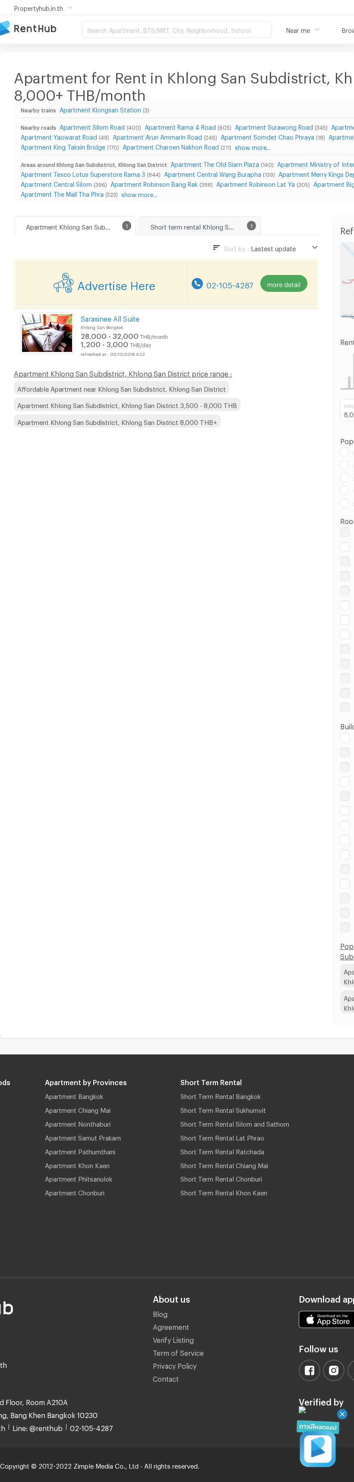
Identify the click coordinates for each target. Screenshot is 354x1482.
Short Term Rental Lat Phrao (222, 1136)
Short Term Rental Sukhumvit (223, 1109)
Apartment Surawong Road (274, 126)
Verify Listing (173, 1338)
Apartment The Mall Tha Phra (62, 193)
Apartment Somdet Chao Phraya (267, 136)
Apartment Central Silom (56, 183)
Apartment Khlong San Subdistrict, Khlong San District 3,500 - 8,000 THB (127, 404)
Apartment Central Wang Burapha (212, 173)
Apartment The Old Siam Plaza (215, 163)
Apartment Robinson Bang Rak (154, 183)
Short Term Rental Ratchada (222, 1150)
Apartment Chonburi (74, 1191)
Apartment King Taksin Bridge (63, 146)
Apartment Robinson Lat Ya (255, 183)
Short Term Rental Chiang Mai (224, 1164)
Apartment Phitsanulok (78, 1177)
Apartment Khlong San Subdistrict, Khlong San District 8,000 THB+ (117, 421)
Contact (166, 1377)
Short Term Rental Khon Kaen (223, 1191)
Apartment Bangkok (74, 1095)
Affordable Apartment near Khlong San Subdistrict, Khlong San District (121, 387)
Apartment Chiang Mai (78, 1109)
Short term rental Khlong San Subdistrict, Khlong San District (205, 225)
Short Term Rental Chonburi (221, 1177)
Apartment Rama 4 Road (180, 126)
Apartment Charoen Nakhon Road (171, 146)
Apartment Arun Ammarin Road (157, 136)
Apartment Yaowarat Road (59, 136)
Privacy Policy (174, 1364)
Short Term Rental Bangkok (220, 1095)
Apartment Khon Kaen (77, 1164)
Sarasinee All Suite (110, 317)
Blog (160, 1313)
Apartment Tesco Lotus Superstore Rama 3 (83, 173)
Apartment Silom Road (92, 126)
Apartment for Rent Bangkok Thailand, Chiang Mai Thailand (41, 29)
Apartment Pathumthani (80, 1150)
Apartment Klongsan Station (100, 108)
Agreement (171, 1326)
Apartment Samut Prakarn (83, 1136)
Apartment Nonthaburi (78, 1122)
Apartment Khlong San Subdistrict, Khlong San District (81, 225)
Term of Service (178, 1351)
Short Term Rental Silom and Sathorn (234, 1122)
